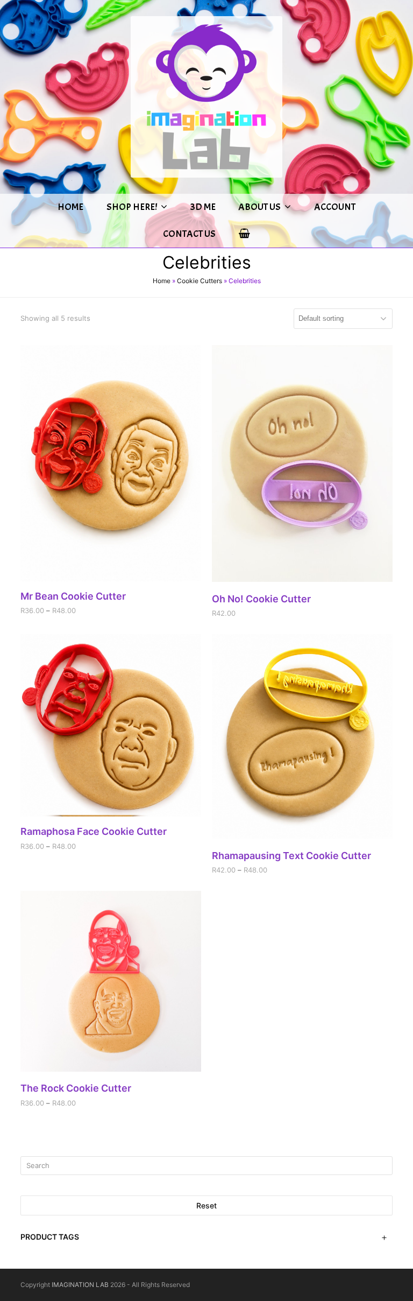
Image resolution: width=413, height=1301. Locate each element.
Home (161, 281)
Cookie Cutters (199, 281)
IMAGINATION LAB (80, 1285)
